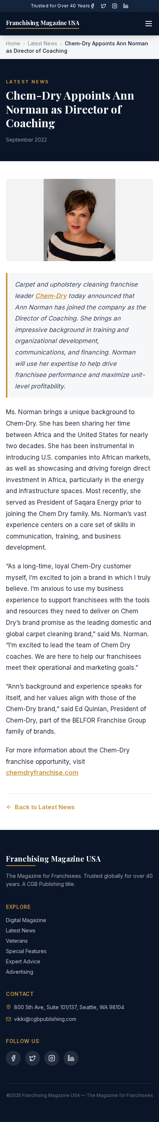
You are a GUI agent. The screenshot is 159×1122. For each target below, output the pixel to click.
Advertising (19, 972)
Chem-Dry (51, 295)
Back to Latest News (45, 807)
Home (13, 43)
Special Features (26, 951)
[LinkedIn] (125, 5)
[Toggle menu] (148, 23)
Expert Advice (23, 961)
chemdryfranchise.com (42, 772)
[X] (103, 5)
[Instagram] (114, 5)
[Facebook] (92, 5)
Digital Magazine (26, 920)
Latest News (42, 43)
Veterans (17, 941)
